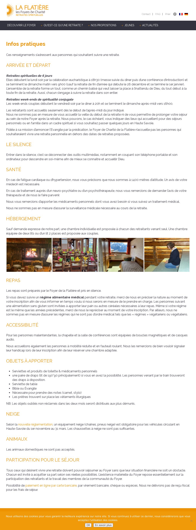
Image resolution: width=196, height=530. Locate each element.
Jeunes (129, 25)
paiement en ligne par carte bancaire (51, 485)
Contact (146, 14)
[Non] (191, 521)
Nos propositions (103, 25)
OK (88, 525)
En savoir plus (103, 525)
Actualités (150, 25)
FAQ (157, 14)
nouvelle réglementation (35, 424)
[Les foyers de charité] (52, 10)
